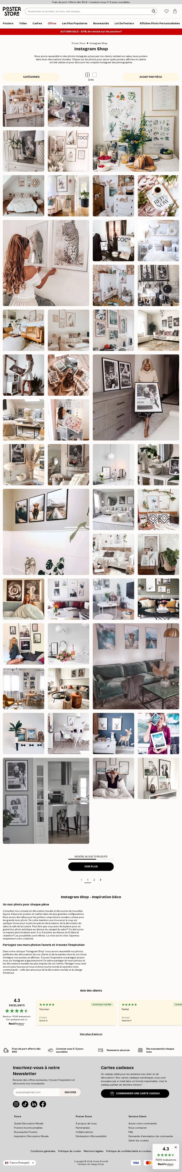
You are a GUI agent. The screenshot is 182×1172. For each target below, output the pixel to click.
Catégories (31, 76)
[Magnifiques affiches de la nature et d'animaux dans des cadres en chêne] (113, 330)
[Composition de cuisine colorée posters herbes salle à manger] (136, 129)
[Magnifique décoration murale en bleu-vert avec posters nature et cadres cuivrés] (158, 733)
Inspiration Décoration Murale (31, 1136)
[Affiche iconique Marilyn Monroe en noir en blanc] (23, 464)
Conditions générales (43, 1151)
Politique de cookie (69, 1151)
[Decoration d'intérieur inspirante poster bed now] (158, 195)
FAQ (131, 1132)
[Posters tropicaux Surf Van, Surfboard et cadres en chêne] (158, 509)
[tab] (166, 11)
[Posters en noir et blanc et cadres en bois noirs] (113, 509)
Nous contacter (138, 1127)
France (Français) (19, 1162)
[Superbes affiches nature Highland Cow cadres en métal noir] (46, 532)
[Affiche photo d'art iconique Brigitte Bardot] (68, 464)
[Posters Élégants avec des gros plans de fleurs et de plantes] (68, 375)
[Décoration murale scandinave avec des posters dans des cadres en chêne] (68, 733)
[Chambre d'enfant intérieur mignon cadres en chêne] (113, 195)
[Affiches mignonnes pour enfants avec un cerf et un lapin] (113, 733)
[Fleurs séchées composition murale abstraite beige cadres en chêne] (23, 330)
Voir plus (91, 866)
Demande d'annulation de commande (151, 1136)
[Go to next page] (100, 880)
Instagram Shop (98, 43)
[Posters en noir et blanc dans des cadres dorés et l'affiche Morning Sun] (68, 599)
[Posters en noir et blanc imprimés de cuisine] (158, 285)
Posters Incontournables (28, 1127)
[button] (94, 75)
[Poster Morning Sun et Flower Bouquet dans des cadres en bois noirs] (113, 599)
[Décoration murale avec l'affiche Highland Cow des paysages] (136, 666)
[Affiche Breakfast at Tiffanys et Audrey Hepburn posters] (158, 464)
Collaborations (84, 1132)
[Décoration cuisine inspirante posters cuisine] (23, 106)
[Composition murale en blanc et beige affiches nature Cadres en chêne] (68, 330)
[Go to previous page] (81, 880)
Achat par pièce (151, 76)
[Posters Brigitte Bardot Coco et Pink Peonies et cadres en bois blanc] (23, 375)
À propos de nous (86, 1123)
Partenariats (83, 1127)
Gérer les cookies (139, 1140)
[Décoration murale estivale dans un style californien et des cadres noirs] (113, 778)
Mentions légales (93, 1151)
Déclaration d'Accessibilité (91, 1136)
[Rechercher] (154, 11)
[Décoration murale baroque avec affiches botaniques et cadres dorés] (158, 554)
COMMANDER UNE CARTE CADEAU (138, 1093)
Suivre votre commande (143, 1123)
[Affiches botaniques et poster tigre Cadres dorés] (68, 419)
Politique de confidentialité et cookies (128, 1151)
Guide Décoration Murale (28, 1123)
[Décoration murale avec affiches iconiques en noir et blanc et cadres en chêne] (23, 688)
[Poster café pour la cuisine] (68, 644)
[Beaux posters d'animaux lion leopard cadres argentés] (46, 263)
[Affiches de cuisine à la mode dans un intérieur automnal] (68, 688)
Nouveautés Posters (26, 1132)
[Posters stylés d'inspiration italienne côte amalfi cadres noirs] (68, 195)
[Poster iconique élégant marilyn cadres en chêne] (23, 151)
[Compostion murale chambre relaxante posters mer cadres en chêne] (23, 195)
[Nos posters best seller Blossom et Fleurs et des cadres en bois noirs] (23, 599)
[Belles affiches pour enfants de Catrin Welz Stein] (23, 733)
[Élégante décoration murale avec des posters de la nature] (158, 778)
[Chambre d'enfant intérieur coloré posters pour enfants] (113, 285)
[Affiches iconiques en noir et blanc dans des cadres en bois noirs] (136, 397)
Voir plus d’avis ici (91, 1034)
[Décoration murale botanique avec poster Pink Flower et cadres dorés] (158, 330)
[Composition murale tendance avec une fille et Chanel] (113, 240)
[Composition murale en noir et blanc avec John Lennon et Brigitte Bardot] (46, 801)
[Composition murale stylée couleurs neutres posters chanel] (68, 151)
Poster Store (78, 43)
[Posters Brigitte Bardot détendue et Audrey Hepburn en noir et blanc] (23, 419)
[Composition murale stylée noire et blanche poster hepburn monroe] (68, 106)
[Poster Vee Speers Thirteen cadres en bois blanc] (113, 554)
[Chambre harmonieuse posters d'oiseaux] (158, 240)
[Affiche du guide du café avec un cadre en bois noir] (113, 464)
